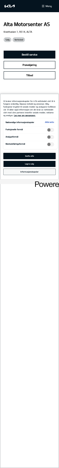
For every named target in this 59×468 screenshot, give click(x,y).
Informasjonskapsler (29, 172)
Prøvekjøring (30, 64)
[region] (29, 281)
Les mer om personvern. (24, 115)
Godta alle (29, 156)
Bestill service (29, 54)
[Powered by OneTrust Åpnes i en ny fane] (45, 182)
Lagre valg (29, 164)
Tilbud (29, 75)
